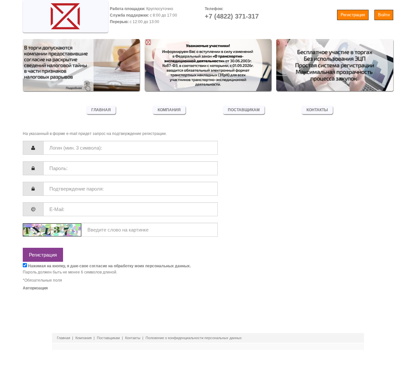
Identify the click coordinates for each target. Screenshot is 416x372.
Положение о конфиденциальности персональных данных (194, 338)
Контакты (317, 110)
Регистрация (353, 14)
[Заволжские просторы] (65, 14)
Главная (101, 110)
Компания (169, 110)
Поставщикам (244, 110)
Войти (384, 14)
